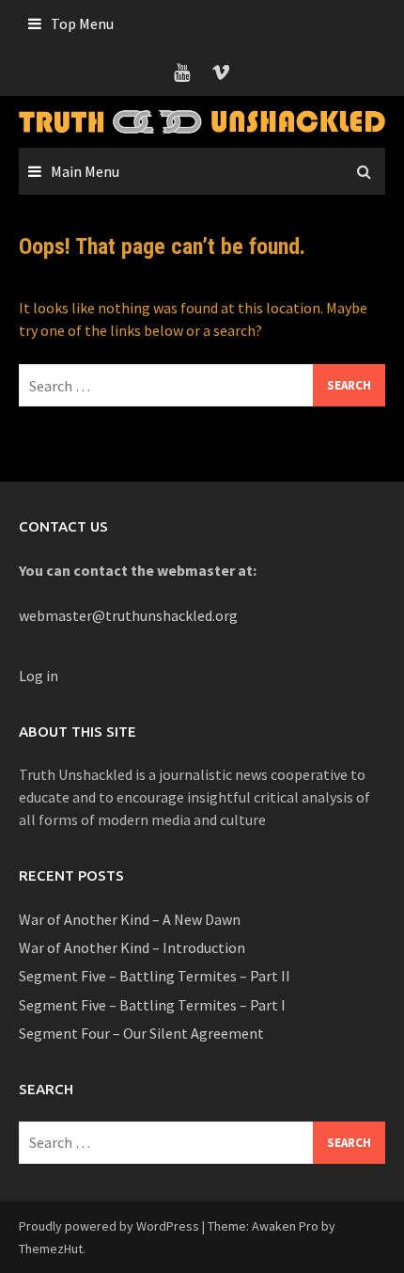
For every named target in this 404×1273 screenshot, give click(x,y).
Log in (38, 675)
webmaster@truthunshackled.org (128, 615)
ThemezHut (51, 1248)
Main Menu (85, 171)
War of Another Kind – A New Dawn (130, 919)
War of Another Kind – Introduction (132, 947)
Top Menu (82, 23)
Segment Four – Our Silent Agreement (141, 1033)
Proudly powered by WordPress (109, 1225)
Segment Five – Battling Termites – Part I (152, 1004)
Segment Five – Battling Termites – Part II (154, 975)
